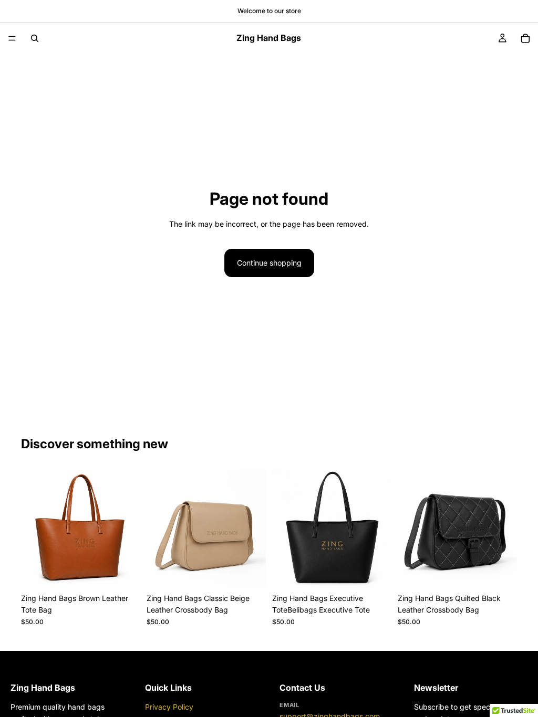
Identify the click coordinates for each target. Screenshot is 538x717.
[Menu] (12, 38)
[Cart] (525, 38)
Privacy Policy (169, 706)
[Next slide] (128, 529)
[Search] (34, 38)
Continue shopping (269, 262)
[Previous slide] (32, 529)
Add (132, 571)
